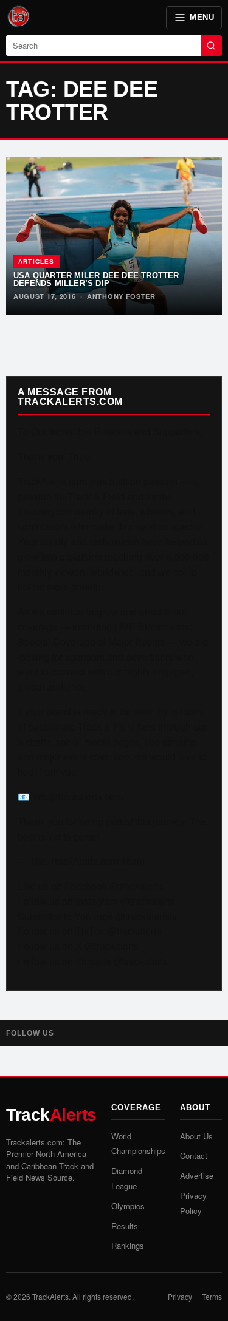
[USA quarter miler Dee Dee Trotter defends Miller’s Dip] (114, 236)
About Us (196, 1136)
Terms (212, 1296)
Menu (202, 17)
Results (124, 1226)
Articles (36, 261)
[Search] (211, 45)
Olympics (128, 1206)
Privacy (180, 1296)
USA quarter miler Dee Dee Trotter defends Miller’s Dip (96, 279)
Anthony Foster (121, 296)
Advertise (196, 1175)
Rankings (127, 1245)
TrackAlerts (50, 1296)
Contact (193, 1155)
